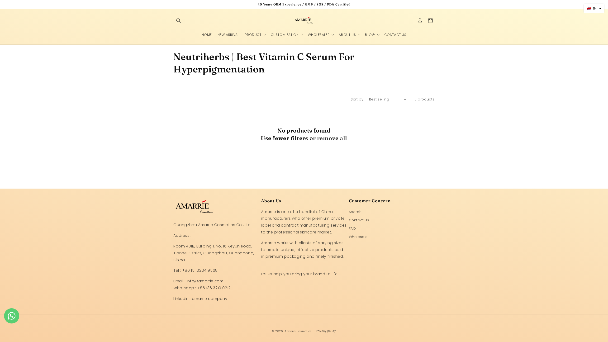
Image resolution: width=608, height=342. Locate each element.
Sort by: (357, 99)
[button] (178, 20)
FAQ (352, 228)
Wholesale (358, 236)
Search (355, 211)
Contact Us (359, 220)
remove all (332, 137)
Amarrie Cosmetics (298, 331)
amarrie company (210, 298)
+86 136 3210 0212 (214, 288)
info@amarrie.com (205, 281)
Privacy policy (326, 331)
